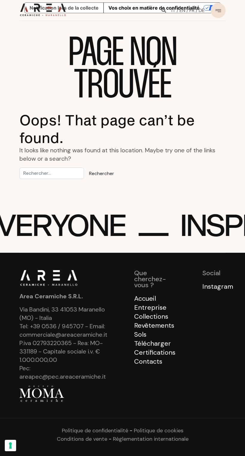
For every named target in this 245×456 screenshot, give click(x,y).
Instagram (217, 286)
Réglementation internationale (151, 439)
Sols (140, 334)
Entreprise (150, 307)
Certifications (154, 352)
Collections (151, 316)
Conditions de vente (82, 439)
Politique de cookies (158, 430)
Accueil (145, 298)
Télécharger (152, 343)
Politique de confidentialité (95, 430)
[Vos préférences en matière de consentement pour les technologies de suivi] (10, 445)
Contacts (148, 361)
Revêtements (154, 325)
